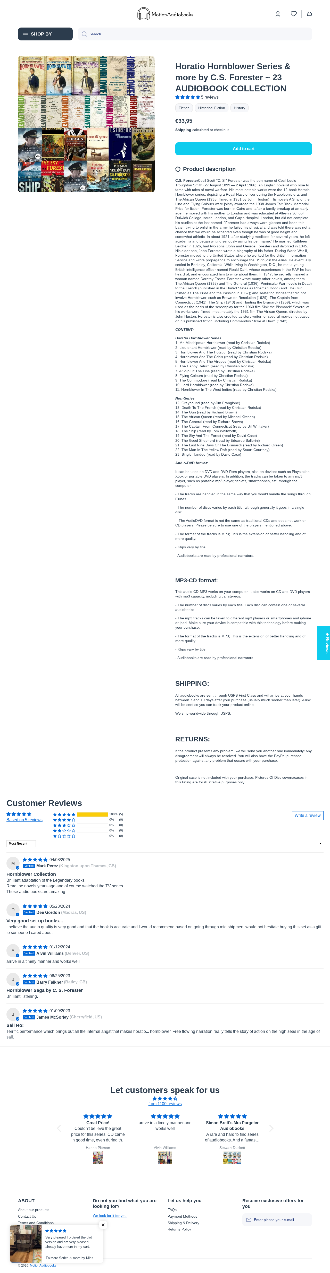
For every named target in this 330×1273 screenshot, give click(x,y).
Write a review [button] (308, 815)
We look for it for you (110, 1216)
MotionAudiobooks (43, 1265)
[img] (35, 860)
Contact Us (27, 1216)
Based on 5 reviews (24, 820)
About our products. (34, 1210)
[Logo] (165, 13)
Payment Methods (182, 1216)
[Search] (82, 34)
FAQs (172, 1210)
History (239, 108)
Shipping (183, 130)
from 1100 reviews (165, 1104)
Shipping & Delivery (183, 1223)
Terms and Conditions (36, 1223)
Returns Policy (179, 1229)
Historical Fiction (211, 108)
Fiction (184, 108)
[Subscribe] (305, 1219)
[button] (309, 13)
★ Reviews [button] (327, 643)
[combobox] (195, 34)
